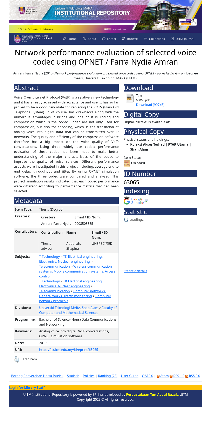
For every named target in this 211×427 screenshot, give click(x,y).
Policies (89, 376)
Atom (164, 376)
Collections (156, 39)
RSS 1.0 (178, 376)
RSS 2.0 (194, 376)
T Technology (49, 256)
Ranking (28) (107, 376)
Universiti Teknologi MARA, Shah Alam (68, 307)
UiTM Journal (184, 39)
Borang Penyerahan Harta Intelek (37, 376)
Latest (111, 39)
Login (27, 387)
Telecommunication (54, 266)
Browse (132, 39)
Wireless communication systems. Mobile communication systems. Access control (77, 271)
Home (72, 39)
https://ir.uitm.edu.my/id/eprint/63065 (68, 349)
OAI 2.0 (147, 376)
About (91, 39)
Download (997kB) (150, 104)
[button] (16, 359)
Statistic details (135, 271)
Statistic (73, 376)
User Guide (129, 376)
